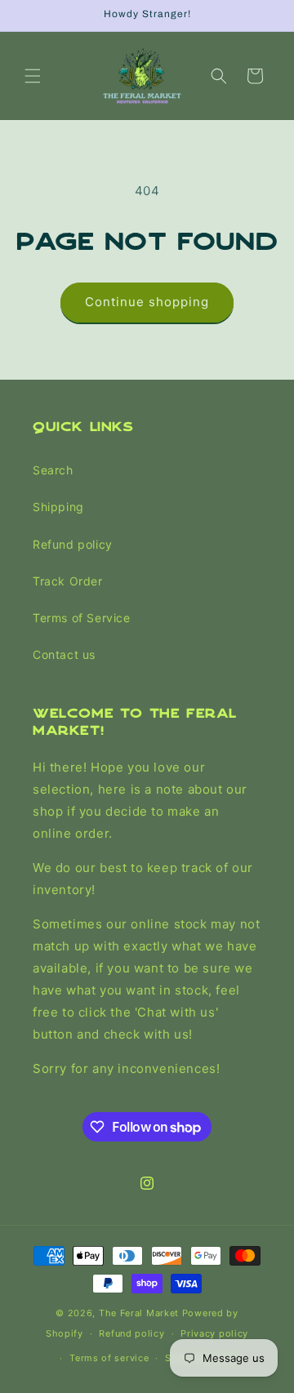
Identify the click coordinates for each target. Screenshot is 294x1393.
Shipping (58, 507)
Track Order (68, 581)
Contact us (64, 654)
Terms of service (109, 1358)
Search (53, 470)
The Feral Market (139, 1313)
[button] (33, 76)
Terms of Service (82, 618)
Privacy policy (214, 1333)
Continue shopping (147, 301)
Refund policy (73, 544)
